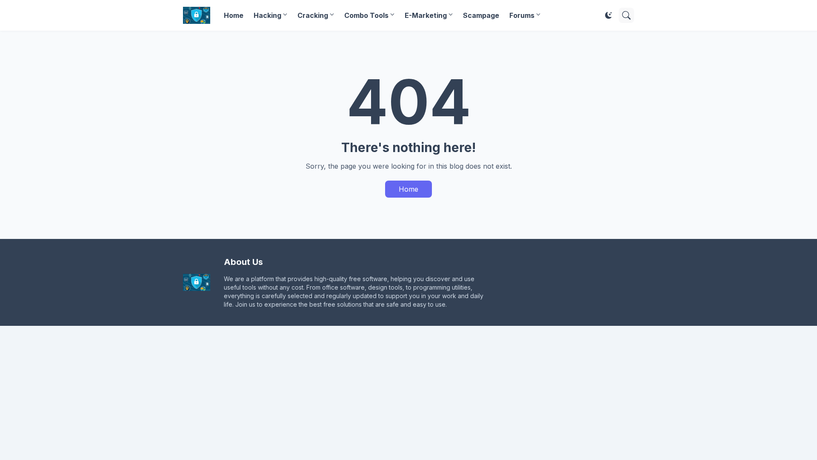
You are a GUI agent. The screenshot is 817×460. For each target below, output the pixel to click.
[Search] (626, 15)
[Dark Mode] (608, 15)
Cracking (312, 15)
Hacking (267, 15)
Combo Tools (366, 15)
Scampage (481, 15)
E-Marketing (426, 15)
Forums (521, 15)
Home (233, 15)
